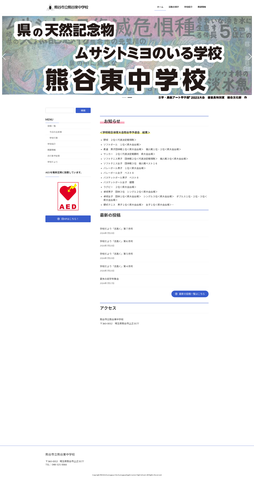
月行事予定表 (53, 156)
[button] (124, 97)
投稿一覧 (51, 126)
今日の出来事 (56, 132)
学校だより (52, 162)
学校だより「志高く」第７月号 (116, 228)
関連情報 (51, 150)
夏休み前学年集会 (109, 278)
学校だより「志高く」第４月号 (116, 266)
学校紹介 (51, 144)
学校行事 (54, 138)
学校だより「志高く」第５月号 (116, 253)
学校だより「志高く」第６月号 (116, 241)
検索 (83, 110)
